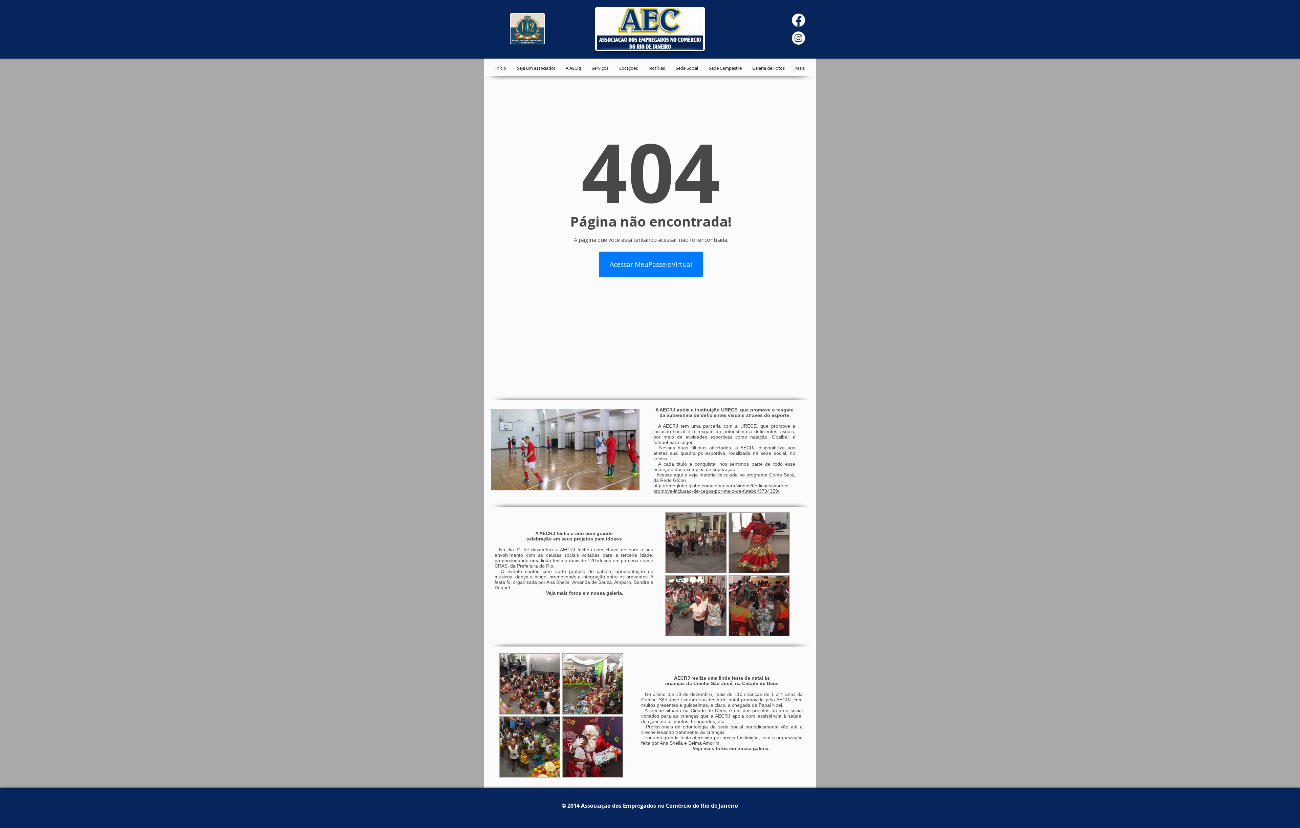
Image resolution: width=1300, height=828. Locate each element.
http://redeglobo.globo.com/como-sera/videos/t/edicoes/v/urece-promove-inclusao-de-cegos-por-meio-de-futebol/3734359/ (721, 488)
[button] (696, 542)
